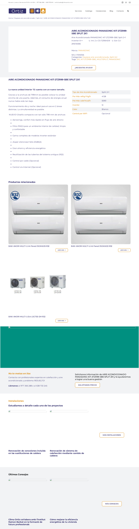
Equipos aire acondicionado (96, 57)
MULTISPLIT (102, 59)
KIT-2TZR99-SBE (88, 59)
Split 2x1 (113, 57)
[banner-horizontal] (71, 327)
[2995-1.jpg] (39, 49)
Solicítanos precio (87, 385)
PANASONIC (84, 50)
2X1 (78, 59)
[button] (128, 11)
